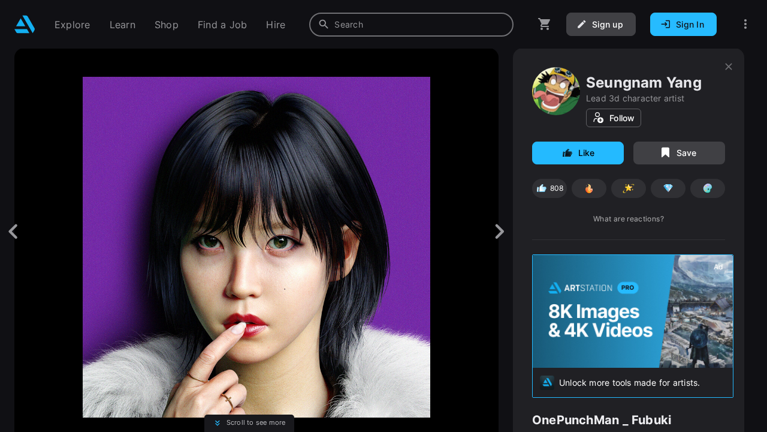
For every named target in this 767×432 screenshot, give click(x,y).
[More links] (745, 24)
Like (586, 153)
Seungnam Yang (644, 82)
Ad (718, 266)
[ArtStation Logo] (24, 24)
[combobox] (411, 25)
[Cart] (544, 24)
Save (687, 153)
